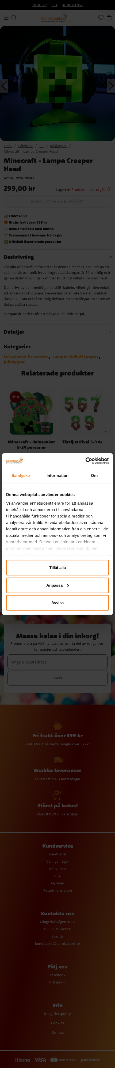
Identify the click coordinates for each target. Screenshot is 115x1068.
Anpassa (54, 585)
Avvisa (57, 602)
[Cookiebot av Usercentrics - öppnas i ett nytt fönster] (85, 460)
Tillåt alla (57, 567)
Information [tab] (57, 475)
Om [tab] (94, 475)
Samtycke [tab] (20, 475)
